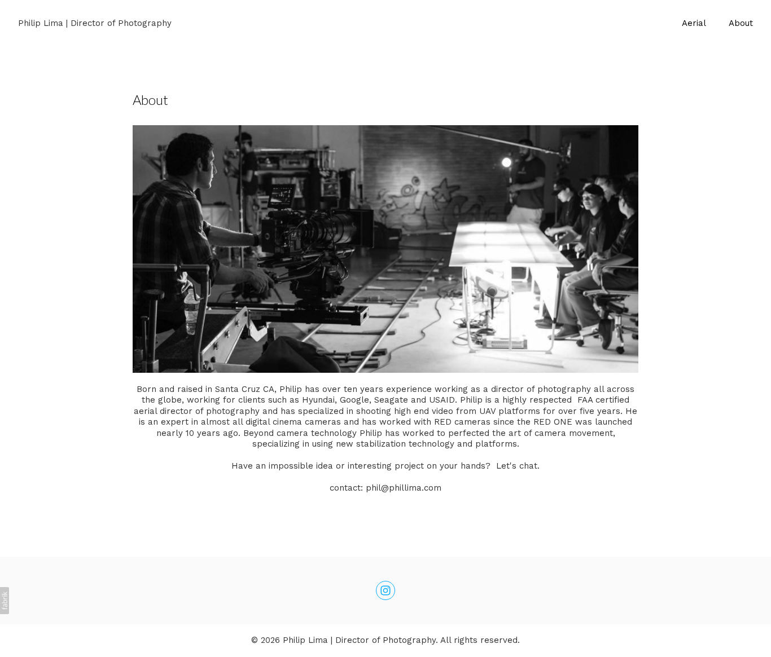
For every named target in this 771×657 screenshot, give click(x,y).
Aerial (694, 23)
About (741, 23)
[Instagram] (385, 590)
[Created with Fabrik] (4, 600)
